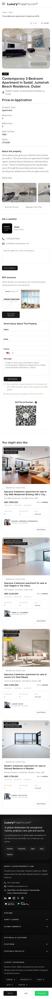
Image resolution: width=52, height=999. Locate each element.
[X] (18, 898)
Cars (33, 848)
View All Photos (38, 64)
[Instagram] (14, 898)
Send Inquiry (12, 379)
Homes (10, 848)
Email (6, 339)
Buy (10, 12)
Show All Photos (12, 207)
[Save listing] (46, 449)
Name (6, 329)
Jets (42, 848)
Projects (21, 848)
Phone (6, 349)
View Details (41, 529)
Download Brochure (11, 314)
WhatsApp (41, 993)
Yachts (9, 854)
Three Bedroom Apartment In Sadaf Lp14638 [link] (20, 16)
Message (8, 358)
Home (4, 12)
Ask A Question (9, 268)
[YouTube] (9, 898)
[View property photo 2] (19, 192)
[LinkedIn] (5, 898)
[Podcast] (22, 898)
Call (26, 993)
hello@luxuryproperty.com (17, 886)
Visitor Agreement (36, 394)
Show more (7, 177)
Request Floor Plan (34, 207)
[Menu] (3, 3)
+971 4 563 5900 (13, 883)
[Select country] (8, 353)
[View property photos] (26, 48)
